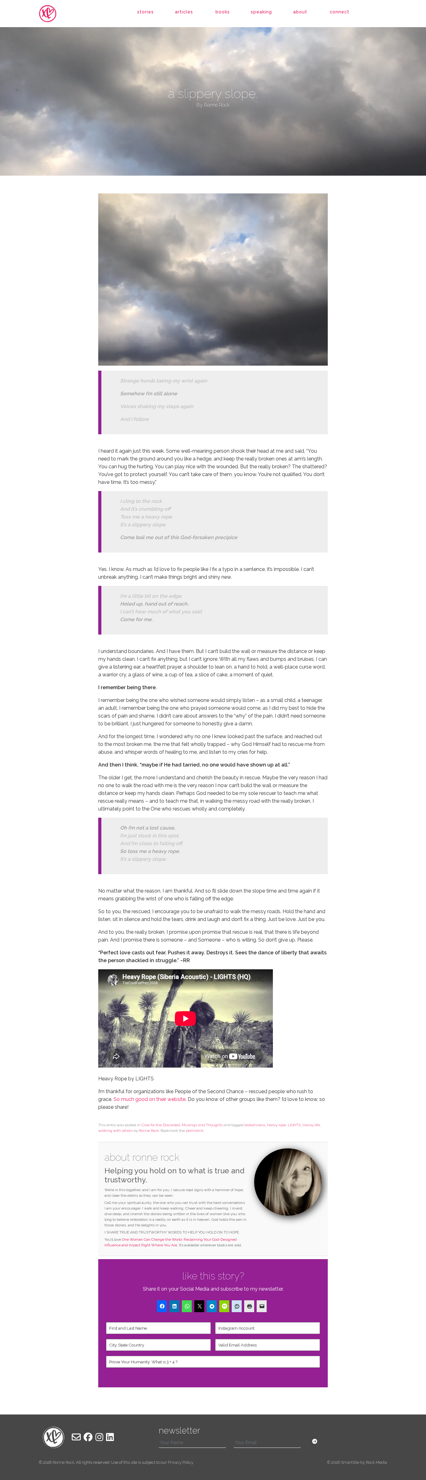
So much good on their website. (149, 1099)
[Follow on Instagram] (99, 1437)
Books (222, 11)
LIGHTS (294, 1125)
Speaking (261, 11)
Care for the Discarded (161, 1125)
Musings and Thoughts (202, 1125)
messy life (311, 1125)
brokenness (254, 1125)
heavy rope (276, 1125)
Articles (184, 11)
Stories (145, 11)
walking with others (115, 1130)
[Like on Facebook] (88, 1437)
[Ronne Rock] (53, 13)
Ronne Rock (149, 1130)
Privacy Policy (180, 1462)
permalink (195, 1130)
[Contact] (76, 1437)
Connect (339, 11)
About (300, 11)
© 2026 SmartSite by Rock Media (357, 1462)
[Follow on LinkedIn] (110, 1437)
